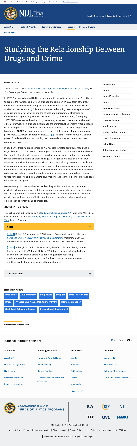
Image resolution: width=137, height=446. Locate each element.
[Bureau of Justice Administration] (90, 409)
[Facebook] (114, 342)
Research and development (54, 309)
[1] (30, 109)
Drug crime (11, 294)
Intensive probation (71, 302)
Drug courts (46, 294)
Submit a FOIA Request (115, 371)
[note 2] (11, 247)
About (89, 16)
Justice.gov (88, 436)
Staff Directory (111, 364)
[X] (122, 342)
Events (74, 358)
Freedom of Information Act (56, 436)
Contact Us (99, 16)
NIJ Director (9, 371)
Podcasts (75, 364)
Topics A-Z (122, 16)
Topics (13, 32)
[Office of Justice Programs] (10, 13)
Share (132, 18)
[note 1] (11, 234)
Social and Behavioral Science (20, 309)
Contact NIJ (109, 358)
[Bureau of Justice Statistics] (106, 410)
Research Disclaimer (14, 384)
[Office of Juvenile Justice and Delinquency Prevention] (90, 419)
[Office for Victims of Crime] (106, 419)
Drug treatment (28, 294)
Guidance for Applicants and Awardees (50, 379)
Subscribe (110, 16)
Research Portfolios (13, 377)
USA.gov (76, 436)
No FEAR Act (121, 430)
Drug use (60, 294)
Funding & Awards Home (49, 358)
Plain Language (59, 430)
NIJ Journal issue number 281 (56, 213)
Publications (76, 371)
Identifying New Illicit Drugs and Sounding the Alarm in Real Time (57, 88)
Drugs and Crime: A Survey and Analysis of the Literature (35, 237)
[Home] (31, 13)
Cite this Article (15, 273)
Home (6, 32)
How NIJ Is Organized (14, 364)
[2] (52, 134)
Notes (10, 226)
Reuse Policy (77, 390)
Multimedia (76, 384)
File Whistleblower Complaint (36, 430)
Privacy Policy (76, 430)
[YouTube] (130, 342)
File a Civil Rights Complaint (117, 377)
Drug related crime (78, 294)
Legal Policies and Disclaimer (99, 430)
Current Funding (45, 371)
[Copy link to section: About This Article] (30, 207)
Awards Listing (44, 364)
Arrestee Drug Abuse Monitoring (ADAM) (36, 302)
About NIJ (9, 358)
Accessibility (14, 430)
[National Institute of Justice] (122, 409)
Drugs (8, 302)
